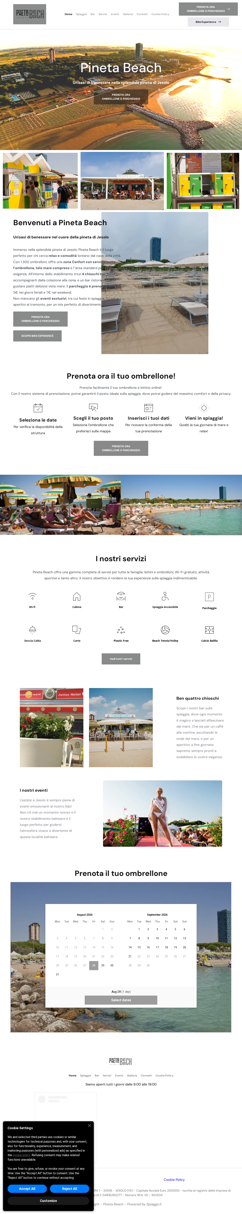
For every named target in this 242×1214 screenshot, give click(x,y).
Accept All (27, 1189)
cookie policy (21, 1155)
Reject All (69, 1189)
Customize (48, 1201)
